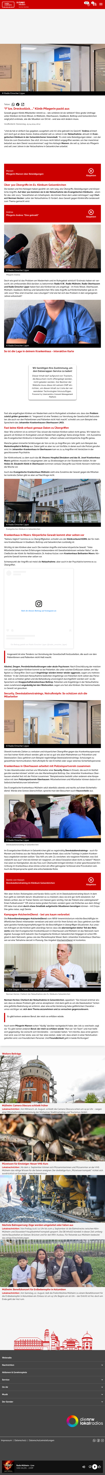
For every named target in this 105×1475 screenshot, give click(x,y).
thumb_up (99, 1466)
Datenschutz (20, 1440)
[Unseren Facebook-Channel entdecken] (98, 1440)
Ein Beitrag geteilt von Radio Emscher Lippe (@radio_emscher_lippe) (39, 644)
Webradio (7, 1357)
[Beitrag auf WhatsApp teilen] (13, 104)
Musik (5, 1394)
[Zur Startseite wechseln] (8, 4)
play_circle (95, 1467)
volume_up (84, 1467)
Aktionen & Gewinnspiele (14, 1372)
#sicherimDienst (65, 940)
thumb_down (90, 1466)
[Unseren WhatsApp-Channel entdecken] (94, 1440)
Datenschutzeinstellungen (41, 1440)
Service (5, 1380)
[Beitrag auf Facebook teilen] (17, 104)
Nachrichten (8, 1365)
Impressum (6, 1440)
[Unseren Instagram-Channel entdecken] (102, 1440)
